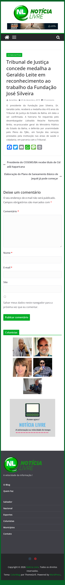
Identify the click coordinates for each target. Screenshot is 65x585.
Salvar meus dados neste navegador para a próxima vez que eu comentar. (28, 305)
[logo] (22, 458)
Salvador (7, 501)
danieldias (13, 100)
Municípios (9, 527)
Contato (7, 533)
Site (5, 282)
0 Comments (49, 100)
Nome (7, 252)
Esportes (7, 514)
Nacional (7, 508)
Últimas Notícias (14, 55)
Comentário (11, 211)
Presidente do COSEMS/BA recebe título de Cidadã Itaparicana (33, 164)
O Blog (6, 484)
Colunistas (8, 521)
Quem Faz (8, 491)
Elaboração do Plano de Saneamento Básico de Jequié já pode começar (31, 176)
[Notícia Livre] (7, 37)
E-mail (7, 267)
